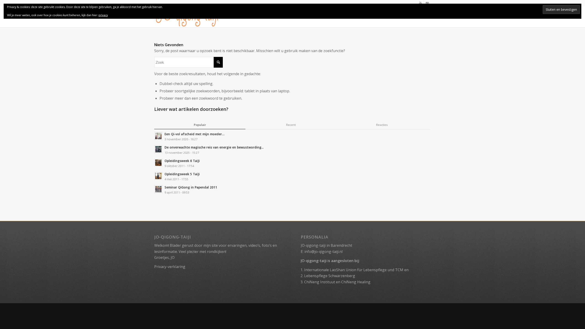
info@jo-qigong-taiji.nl (323, 251)
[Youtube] (420, 3)
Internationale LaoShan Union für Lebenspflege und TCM (353, 269)
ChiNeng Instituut (319, 281)
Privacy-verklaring (169, 266)
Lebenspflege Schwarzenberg (329, 275)
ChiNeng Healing (355, 281)
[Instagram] (427, 3)
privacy (103, 15)
